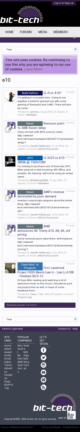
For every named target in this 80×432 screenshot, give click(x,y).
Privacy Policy (71, 427)
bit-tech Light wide (12, 328)
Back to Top (8, 386)
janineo (34, 111)
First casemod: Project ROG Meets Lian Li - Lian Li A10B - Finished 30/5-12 (45, 272)
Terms (8, 365)
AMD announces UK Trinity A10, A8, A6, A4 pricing (43, 230)
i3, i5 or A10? (41, 93)
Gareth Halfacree (40, 146)
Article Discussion (48, 149)
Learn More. (33, 69)
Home (9, 32)
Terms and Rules (51, 427)
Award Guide (8, 354)
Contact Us (64, 328)
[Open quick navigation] (75, 49)
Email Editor (7, 360)
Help (75, 328)
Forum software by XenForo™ (17, 427)
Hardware (31, 114)
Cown (33, 294)
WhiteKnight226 (39, 180)
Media (42, 32)
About (7, 348)
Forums (26, 32)
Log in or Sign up (64, 3)
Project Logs (24, 297)
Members (61, 32)
